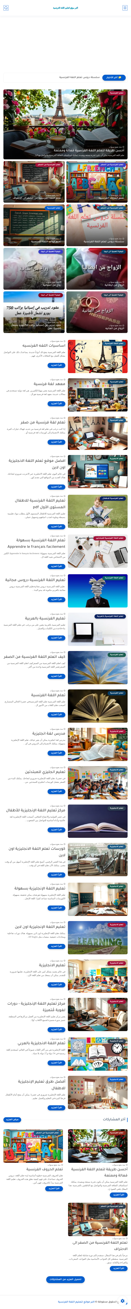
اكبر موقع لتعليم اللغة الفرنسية (76, 1302)
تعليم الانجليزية (52, 966)
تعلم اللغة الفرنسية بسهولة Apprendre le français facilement (36, 544)
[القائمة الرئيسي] (125, 8)
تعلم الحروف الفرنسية (111, 198)
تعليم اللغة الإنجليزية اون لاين (40, 927)
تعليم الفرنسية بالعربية (45, 619)
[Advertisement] (65, 46)
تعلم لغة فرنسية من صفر (43, 423)
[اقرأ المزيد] (56, 365)
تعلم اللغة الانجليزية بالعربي (41, 1044)
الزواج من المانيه (114, 328)
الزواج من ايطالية (114, 285)
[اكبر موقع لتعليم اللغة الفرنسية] (65, 7)
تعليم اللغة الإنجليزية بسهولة (39, 889)
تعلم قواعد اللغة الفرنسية (85, 77)
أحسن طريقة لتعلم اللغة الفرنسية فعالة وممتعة (89, 151)
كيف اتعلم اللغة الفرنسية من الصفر (34, 657)
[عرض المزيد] (12, 1119)
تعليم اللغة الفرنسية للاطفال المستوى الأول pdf (40, 504)
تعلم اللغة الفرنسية (48, 696)
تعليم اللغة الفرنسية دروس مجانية (35, 580)
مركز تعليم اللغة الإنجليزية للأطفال (35, 811)
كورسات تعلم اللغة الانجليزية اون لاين (37, 852)
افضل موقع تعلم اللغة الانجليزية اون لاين (37, 464)
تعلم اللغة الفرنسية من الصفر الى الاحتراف (37, 198)
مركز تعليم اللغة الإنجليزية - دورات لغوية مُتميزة (36, 1007)
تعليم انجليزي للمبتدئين (45, 772)
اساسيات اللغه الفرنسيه (44, 346)
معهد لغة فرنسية (49, 384)
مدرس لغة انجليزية (48, 734)
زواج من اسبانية (52, 285)
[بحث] (6, 8)
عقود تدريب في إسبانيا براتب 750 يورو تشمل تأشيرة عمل (36, 327)
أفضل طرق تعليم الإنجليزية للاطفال (41, 1085)
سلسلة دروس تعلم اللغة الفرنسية (104, 242)
